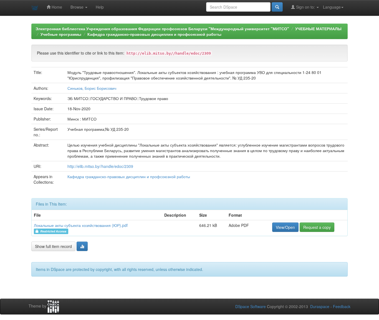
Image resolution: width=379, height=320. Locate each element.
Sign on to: (305, 7)
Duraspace (319, 306)
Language (332, 7)
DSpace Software (250, 306)
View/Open (285, 227)
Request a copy (317, 227)
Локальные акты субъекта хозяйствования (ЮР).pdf (81, 225)
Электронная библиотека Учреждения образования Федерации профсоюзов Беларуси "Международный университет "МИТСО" (162, 28)
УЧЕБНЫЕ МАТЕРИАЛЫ (318, 28)
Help (100, 7)
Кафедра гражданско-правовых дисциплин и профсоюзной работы (154, 34)
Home (56, 7)
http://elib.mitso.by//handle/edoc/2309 (100, 166)
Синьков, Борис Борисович (91, 88)
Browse (77, 7)
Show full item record (53, 246)
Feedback (341, 306)
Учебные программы (61, 34)
